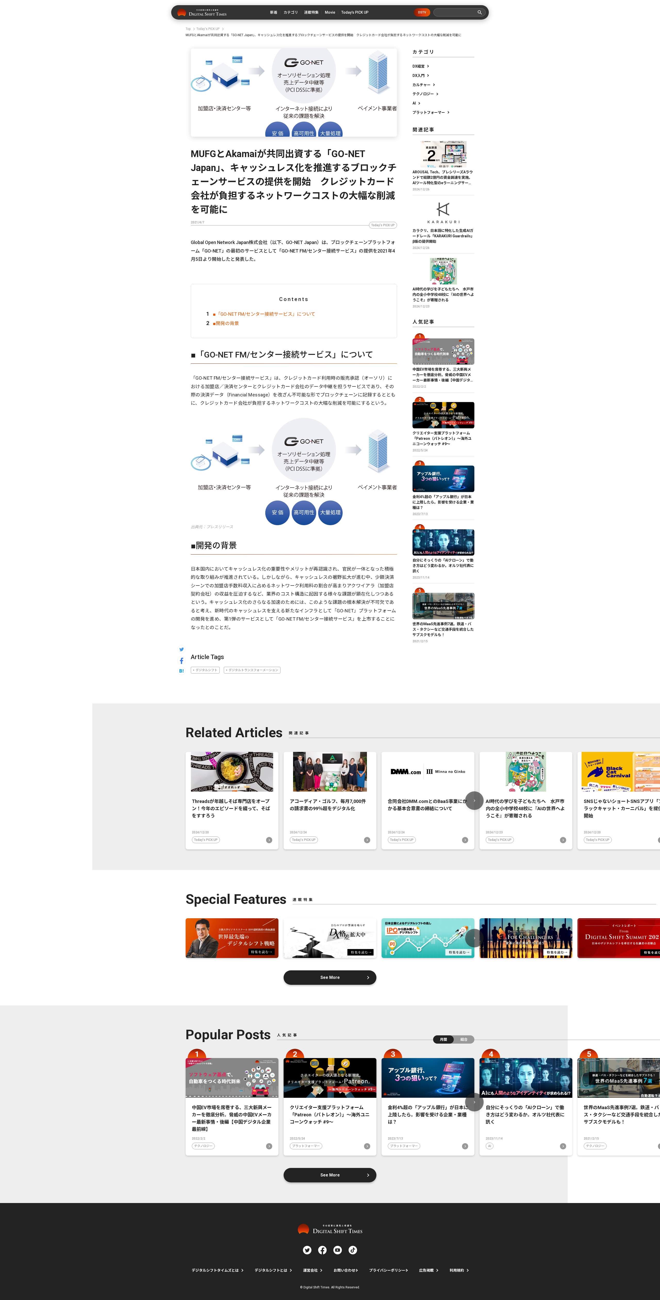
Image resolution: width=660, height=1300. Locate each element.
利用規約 (457, 1270)
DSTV (422, 12)
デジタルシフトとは (271, 1270)
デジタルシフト (206, 670)
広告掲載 (426, 1270)
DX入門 (418, 76)
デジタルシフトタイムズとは (215, 1270)
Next (474, 800)
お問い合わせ (344, 1270)
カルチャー (421, 85)
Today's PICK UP (383, 225)
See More (330, 977)
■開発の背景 (226, 323)
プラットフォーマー (428, 112)
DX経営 (418, 66)
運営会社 (310, 1270)
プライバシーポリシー (387, 1270)
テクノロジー (423, 94)
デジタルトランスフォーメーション (253, 670)
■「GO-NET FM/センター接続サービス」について (264, 314)
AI (414, 103)
